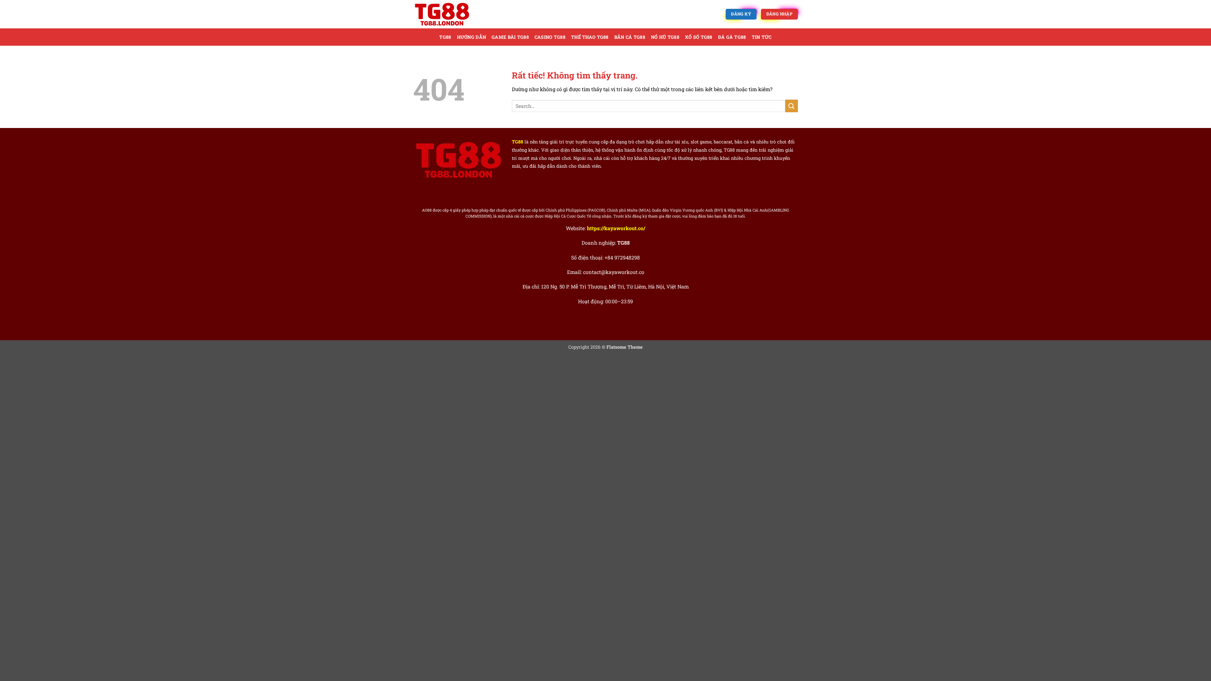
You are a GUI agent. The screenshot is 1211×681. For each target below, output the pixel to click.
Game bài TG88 (510, 37)
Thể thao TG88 (590, 37)
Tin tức (762, 37)
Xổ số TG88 (698, 37)
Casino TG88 (550, 37)
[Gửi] (791, 106)
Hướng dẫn (471, 37)
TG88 (445, 37)
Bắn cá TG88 (629, 37)
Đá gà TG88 (732, 37)
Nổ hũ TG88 (665, 37)
